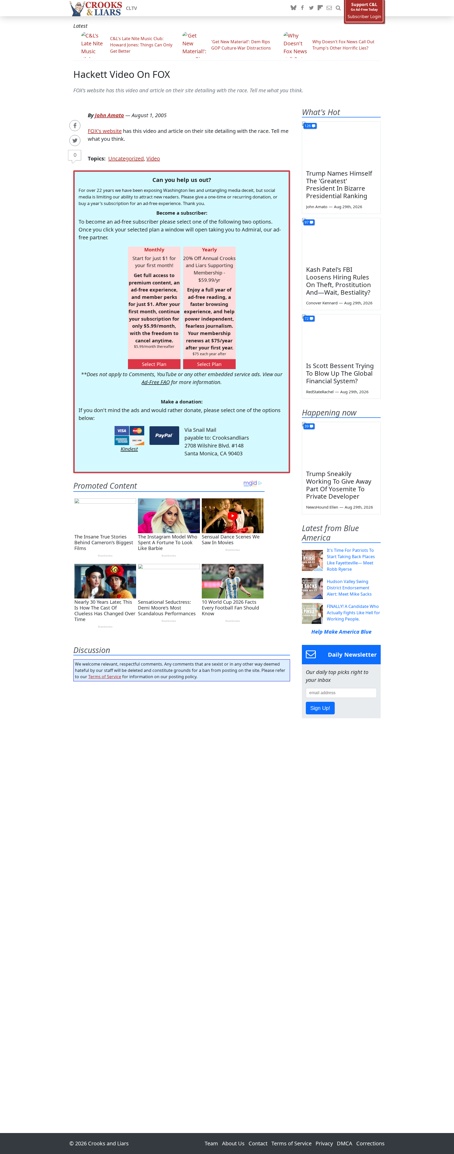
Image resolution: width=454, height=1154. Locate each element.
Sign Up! (320, 708)
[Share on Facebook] (75, 125)
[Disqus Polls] (181, 753)
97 (307, 222)
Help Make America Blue (341, 631)
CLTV (131, 8)
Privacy (324, 1143)
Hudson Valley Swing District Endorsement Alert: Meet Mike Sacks (349, 588)
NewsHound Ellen (322, 507)
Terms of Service (104, 677)
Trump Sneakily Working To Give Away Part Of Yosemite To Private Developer (338, 484)
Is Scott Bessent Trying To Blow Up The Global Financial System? (340, 373)
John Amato (109, 115)
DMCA (344, 1143)
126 (308, 125)
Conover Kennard (322, 302)
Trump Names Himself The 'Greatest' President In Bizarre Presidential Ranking (339, 184)
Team (211, 1143)
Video (153, 158)
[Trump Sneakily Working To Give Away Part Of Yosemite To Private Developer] (341, 444)
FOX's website (105, 130)
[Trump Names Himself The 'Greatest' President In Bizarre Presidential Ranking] (341, 144)
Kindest (129, 448)
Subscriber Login (364, 16)
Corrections (370, 1143)
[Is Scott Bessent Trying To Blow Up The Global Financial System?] (341, 336)
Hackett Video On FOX (121, 74)
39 (307, 426)
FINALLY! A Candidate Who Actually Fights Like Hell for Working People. (353, 612)
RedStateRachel (320, 391)
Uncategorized (126, 158)
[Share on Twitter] (75, 140)
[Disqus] (181, 892)
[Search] (338, 8)
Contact (258, 1143)
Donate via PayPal (164, 435)
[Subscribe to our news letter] (329, 8)
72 (307, 318)
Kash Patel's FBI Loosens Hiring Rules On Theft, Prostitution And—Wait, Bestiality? (338, 280)
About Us (233, 1143)
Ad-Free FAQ (156, 382)
